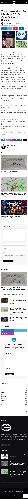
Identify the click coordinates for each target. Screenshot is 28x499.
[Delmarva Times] (14, 2)
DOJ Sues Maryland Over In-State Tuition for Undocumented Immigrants (12, 172)
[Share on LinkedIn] (21, 28)
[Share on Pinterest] (15, 28)
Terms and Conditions (14, 495)
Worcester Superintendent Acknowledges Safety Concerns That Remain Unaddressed (17, 463)
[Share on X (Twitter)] (9, 28)
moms (23, 132)
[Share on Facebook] (4, 28)
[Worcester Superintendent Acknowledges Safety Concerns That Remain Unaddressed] (4, 463)
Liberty (19, 132)
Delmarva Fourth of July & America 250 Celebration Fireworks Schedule (11, 217)
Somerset (3, 400)
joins (15, 132)
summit (3, 134)
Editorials (3, 390)
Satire (2, 398)
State (2, 402)
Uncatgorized (4, 404)
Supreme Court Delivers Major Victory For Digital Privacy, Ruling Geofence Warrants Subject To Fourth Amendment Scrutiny (13, 195)
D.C (7, 132)
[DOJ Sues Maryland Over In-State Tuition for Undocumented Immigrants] (14, 162)
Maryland (3, 392)
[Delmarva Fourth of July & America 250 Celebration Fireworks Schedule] (14, 207)
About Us (8, 493)
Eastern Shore (4, 388)
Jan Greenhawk (5, 116)
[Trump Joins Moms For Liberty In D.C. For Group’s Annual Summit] (14, 39)
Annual (3, 132)
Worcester (3, 411)
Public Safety (4, 396)
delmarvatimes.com (9, 23)
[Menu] (2, 2)
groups (11, 132)
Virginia (2, 406)
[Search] (26, 2)
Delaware (3, 385)
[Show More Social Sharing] (25, 28)
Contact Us (14, 493)
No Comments (5, 25)
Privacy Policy (20, 493)
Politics (2, 394)
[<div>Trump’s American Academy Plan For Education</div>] (4, 456)
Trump (8, 134)
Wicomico (3, 409)
